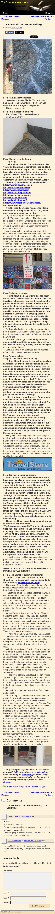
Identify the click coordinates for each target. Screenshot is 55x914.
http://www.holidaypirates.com (17, 185)
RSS (16, 772)
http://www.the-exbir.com (15, 198)
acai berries (11, 667)
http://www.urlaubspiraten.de (17, 192)
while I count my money (29, 583)
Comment (7, 871)
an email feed (38, 772)
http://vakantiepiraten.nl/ (15, 200)
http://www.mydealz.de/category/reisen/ (22, 203)
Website (6, 902)
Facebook (26, 775)
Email (6, 898)
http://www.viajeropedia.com (16, 187)
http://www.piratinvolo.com (16, 190)
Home (5, 13)
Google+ (7, 782)
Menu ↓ (48, 13)
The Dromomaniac (14, 841)
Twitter (40, 777)
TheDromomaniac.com (14, 2)
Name (6, 894)
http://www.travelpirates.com (17, 195)
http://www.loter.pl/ (12, 205)
